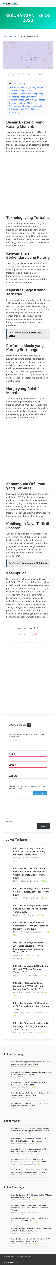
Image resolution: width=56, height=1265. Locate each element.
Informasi (13, 36)
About (13, 1257)
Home (5, 36)
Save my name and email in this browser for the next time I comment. (27, 787)
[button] (52, 3)
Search (9, 821)
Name (13, 753)
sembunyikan (18, 84)
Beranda (7, 1257)
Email (12, 764)
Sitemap (20, 1257)
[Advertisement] (28, 183)
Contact (27, 1257)
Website (13, 776)
